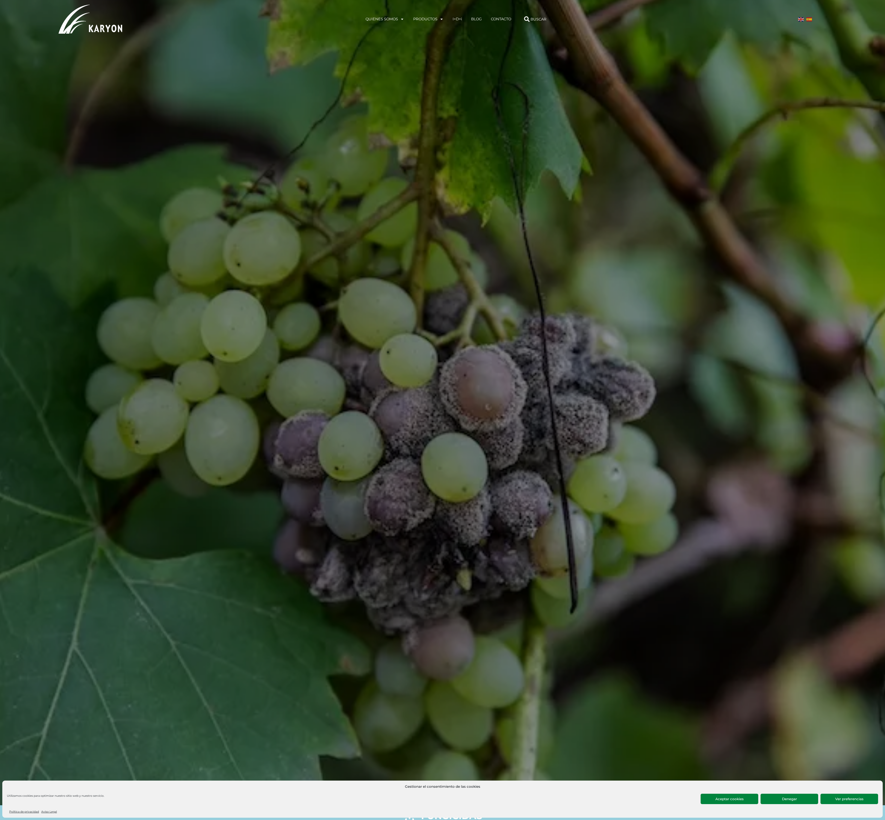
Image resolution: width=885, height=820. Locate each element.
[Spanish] (809, 19)
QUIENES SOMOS (382, 19)
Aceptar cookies (729, 799)
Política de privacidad (24, 811)
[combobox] (566, 19)
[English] (801, 19)
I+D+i (457, 19)
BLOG (476, 19)
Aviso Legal (49, 811)
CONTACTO (501, 19)
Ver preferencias (849, 799)
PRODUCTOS (425, 19)
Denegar (789, 799)
